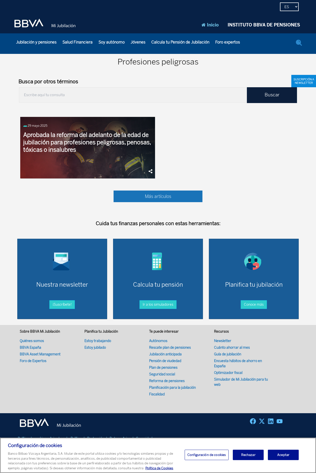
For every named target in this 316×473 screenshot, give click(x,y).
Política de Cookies (159, 468)
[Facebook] (253, 421)
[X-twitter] (262, 421)
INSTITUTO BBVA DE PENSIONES (264, 25)
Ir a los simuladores (158, 304)
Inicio (213, 25)
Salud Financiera (77, 42)
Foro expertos (227, 42)
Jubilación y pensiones (36, 42)
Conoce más (254, 304)
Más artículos (158, 196)
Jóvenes (138, 42)
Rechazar (248, 455)
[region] (158, 455)
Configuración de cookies (206, 455)
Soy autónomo (112, 42)
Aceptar (283, 455)
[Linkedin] (271, 421)
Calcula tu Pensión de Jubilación (180, 42)
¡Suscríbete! (62, 304)
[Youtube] (279, 421)
